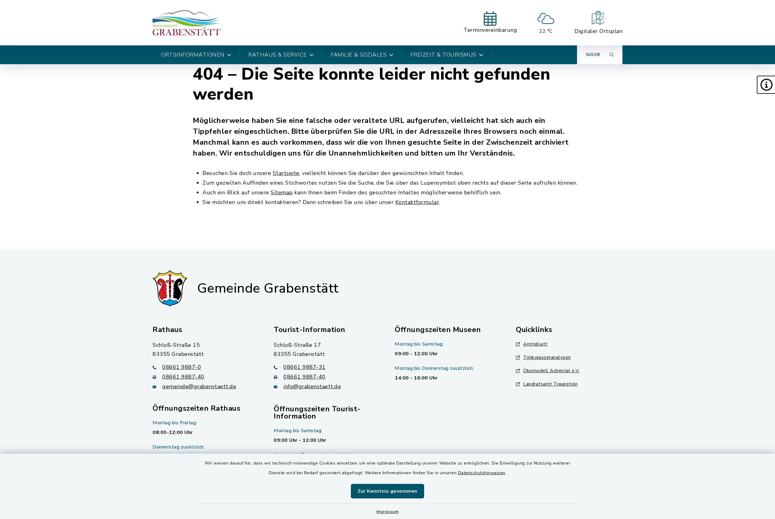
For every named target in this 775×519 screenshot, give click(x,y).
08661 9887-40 (183, 376)
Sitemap (282, 192)
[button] (766, 85)
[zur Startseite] (187, 22)
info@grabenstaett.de (312, 386)
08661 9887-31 (304, 367)
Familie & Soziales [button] (359, 54)
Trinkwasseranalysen (547, 357)
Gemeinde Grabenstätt (268, 288)
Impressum (388, 511)
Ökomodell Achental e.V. (551, 370)
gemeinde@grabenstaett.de (199, 386)
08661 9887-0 (181, 367)
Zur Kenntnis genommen (387, 491)
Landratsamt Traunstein (550, 384)
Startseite (286, 173)
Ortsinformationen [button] (193, 54)
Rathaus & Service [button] (277, 54)
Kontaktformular (417, 202)
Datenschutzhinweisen (481, 473)
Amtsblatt (535, 344)
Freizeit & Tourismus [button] (444, 54)
